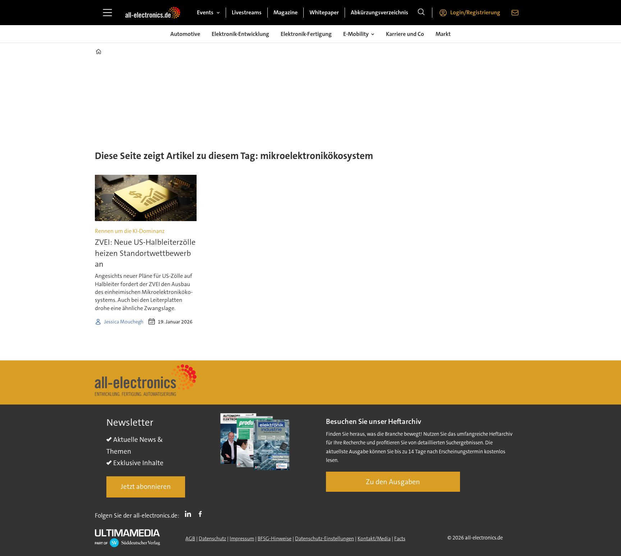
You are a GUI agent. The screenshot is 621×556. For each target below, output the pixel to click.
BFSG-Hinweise (274, 538)
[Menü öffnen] (107, 13)
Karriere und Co (405, 34)
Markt (443, 34)
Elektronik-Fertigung (306, 34)
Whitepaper (324, 12)
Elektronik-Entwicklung (240, 34)
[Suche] (421, 12)
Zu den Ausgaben (393, 481)
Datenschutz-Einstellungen (324, 538)
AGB (190, 538)
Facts (399, 538)
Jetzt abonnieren (146, 486)
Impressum (242, 538)
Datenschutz (212, 538)
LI (189, 514)
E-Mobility (356, 34)
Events (205, 12)
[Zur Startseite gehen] (153, 12)
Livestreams (247, 12)
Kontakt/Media (374, 538)
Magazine (285, 12)
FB (202, 514)
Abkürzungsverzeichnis (379, 12)
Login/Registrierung (475, 12)
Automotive (185, 34)
